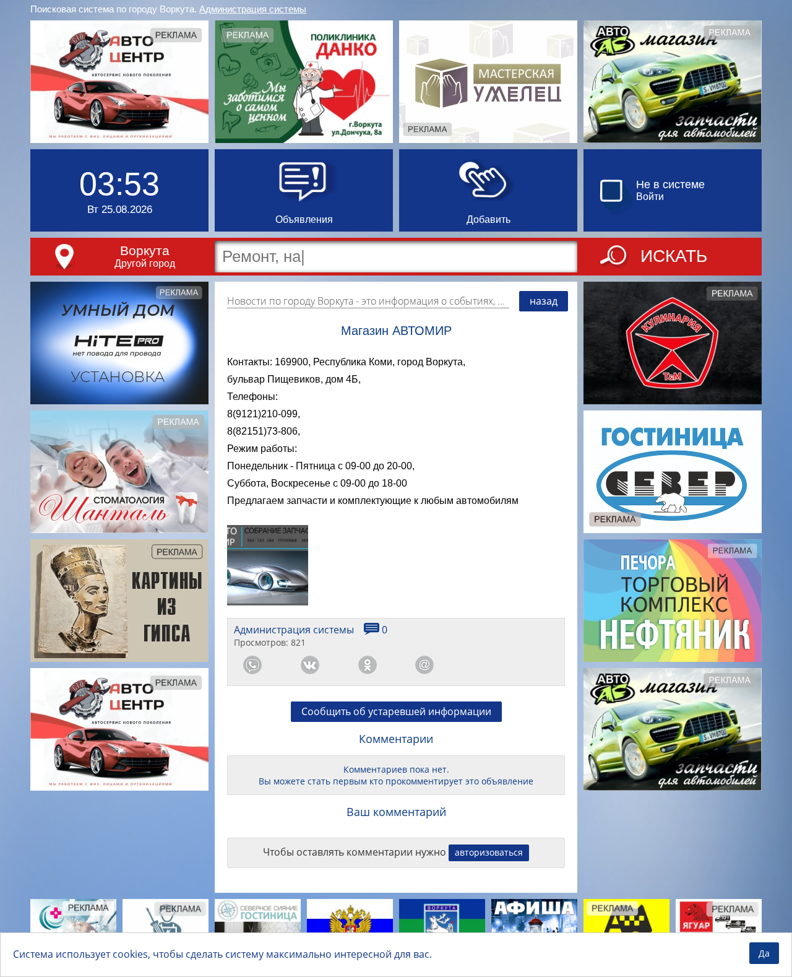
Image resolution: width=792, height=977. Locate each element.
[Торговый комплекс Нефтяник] (672, 600)
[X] (539, 665)
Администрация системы (252, 9)
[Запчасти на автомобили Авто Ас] (672, 81)
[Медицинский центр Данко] (304, 81)
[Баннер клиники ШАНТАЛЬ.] (119, 471)
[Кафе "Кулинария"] (672, 343)
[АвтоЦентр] (119, 81)
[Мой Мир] (424, 665)
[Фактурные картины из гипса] (119, 600)
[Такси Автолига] (626, 929)
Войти (650, 196)
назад (543, 301)
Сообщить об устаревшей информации (396, 711)
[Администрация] (442, 929)
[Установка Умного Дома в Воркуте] (119, 343)
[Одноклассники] (367, 665)
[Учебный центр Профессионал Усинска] (165, 929)
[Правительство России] (350, 929)
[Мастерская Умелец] (488, 81)
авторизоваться (489, 852)
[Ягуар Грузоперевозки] (719, 929)
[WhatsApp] (252, 665)
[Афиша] (534, 929)
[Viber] (482, 665)
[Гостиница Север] (672, 471)
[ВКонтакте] (310, 665)
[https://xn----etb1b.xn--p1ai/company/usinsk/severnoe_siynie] (258, 929)
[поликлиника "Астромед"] (73, 928)
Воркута (145, 250)
